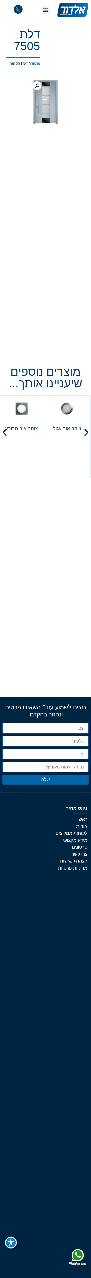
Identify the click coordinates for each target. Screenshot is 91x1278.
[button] (45, 10)
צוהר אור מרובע (21, 428)
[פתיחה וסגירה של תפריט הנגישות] (11, 1242)
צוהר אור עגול (67, 428)
